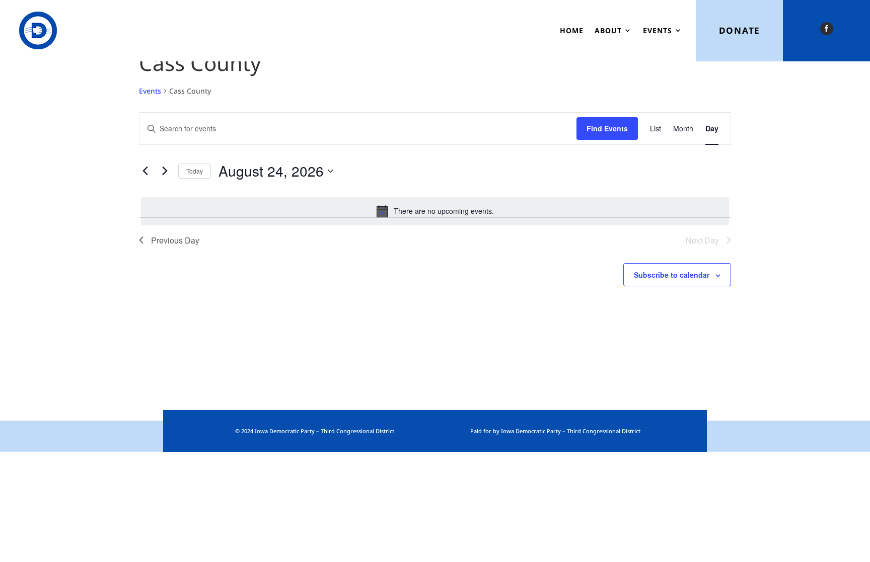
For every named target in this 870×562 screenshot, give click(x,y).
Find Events (607, 128)
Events (657, 30)
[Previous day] (145, 171)
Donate (739, 30)
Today (194, 171)
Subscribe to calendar (671, 275)
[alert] (435, 211)
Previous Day (175, 240)
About (608, 30)
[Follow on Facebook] (826, 28)
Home (572, 30)
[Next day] (165, 171)
